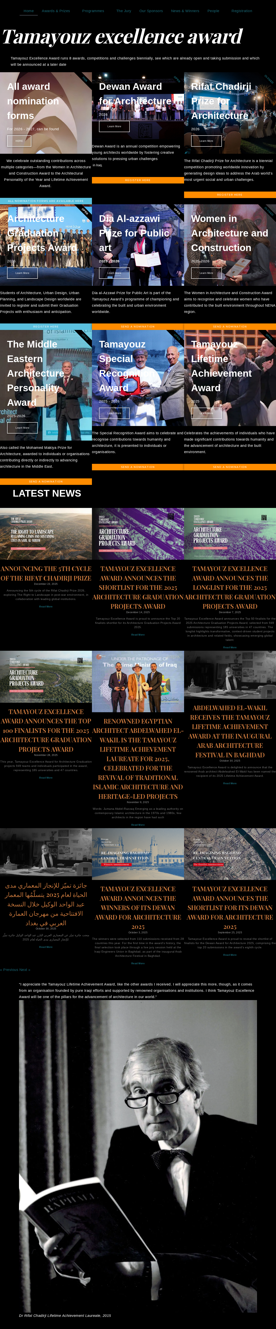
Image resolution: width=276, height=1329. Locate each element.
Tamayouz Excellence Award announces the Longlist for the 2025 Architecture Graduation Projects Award (230, 587)
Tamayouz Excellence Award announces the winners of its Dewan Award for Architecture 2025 (138, 907)
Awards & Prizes (56, 11)
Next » (25, 970)
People (213, 11)
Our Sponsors (151, 11)
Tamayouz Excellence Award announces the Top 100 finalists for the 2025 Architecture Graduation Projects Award (46, 730)
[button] (17, 1150)
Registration (242, 11)
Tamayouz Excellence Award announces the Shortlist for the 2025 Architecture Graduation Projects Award (138, 587)
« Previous (9, 970)
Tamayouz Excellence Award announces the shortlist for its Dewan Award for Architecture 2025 (230, 907)
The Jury (123, 11)
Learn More (22, 273)
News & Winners (185, 11)
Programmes (93, 11)
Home (29, 11)
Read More (46, 606)
